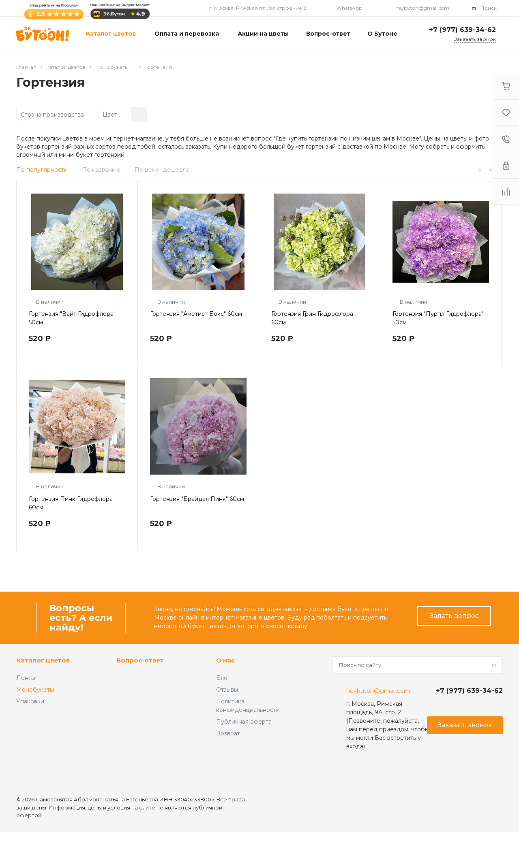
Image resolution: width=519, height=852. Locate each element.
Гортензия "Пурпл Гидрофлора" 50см (438, 318)
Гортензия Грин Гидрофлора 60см (312, 318)
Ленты (25, 678)
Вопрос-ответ (140, 660)
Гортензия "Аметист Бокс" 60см (196, 313)
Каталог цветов (43, 660)
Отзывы (227, 689)
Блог (223, 678)
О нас (225, 660)
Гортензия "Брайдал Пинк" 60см (197, 499)
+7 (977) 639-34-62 (462, 30)
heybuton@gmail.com (422, 8)
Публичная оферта (244, 721)
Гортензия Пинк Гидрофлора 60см (71, 503)
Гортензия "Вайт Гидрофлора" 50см (72, 318)
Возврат (228, 733)
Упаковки (30, 701)
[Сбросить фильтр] (139, 114)
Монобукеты (35, 689)
